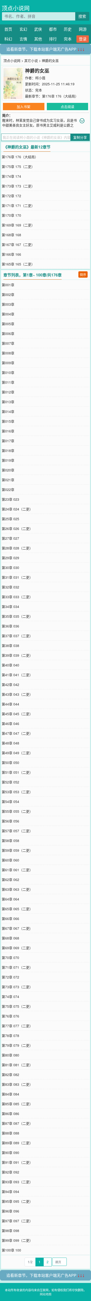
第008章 (8, 353)
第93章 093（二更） (17, 1181)
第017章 (8, 440)
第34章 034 (10, 606)
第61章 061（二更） (17, 869)
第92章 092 (10, 1172)
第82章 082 (10, 1074)
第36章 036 (10, 626)
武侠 (38, 29)
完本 (68, 39)
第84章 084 (10, 1094)
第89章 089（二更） (17, 1142)
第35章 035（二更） (17, 616)
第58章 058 (10, 840)
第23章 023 (10, 499)
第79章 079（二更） (17, 1045)
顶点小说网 (16, 8)
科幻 (8, 39)
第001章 (8, 284)
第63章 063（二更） (17, 889)
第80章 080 (10, 1055)
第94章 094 (10, 1191)
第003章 (8, 304)
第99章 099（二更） (17, 1240)
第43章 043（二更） (17, 694)
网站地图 (45, 1294)
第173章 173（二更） (18, 186)
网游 (83, 29)
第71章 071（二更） (17, 967)
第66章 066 (10, 918)
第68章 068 (10, 938)
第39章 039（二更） (17, 655)
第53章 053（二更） (17, 791)
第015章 (8, 421)
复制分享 (80, 137)
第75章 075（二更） (17, 1006)
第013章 (8, 401)
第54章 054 (10, 801)
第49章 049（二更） (17, 752)
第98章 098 (10, 1230)
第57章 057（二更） (17, 830)
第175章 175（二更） (18, 166)
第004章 (8, 314)
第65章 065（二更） (17, 908)
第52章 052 (10, 782)
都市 (53, 29)
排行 (53, 39)
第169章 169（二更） (18, 225)
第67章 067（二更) (16, 928)
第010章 (8, 372)
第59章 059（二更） (17, 850)
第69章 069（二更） (17, 947)
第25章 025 (10, 518)
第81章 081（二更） (17, 1064)
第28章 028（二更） (17, 548)
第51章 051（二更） (17, 772)
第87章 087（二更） (17, 1123)
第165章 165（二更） (18, 264)
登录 (83, 39)
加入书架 (23, 106)
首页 (8, 29)
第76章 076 (10, 1016)
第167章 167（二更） (18, 244)
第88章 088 (10, 1133)
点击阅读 (67, 106)
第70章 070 (10, 957)
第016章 (8, 431)
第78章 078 (10, 1035)
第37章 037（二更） (17, 635)
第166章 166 (11, 254)
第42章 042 (10, 684)
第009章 (8, 362)
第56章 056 (10, 821)
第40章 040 (10, 665)
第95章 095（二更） (17, 1201)
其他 (38, 39)
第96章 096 (10, 1211)
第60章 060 (10, 860)
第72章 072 (10, 977)
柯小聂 (40, 77)
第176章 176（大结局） (60, 96)
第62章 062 (10, 879)
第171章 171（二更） (18, 205)
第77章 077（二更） (17, 1025)
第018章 (8, 450)
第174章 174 (11, 176)
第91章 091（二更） (17, 1162)
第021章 (8, 479)
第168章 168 (11, 234)
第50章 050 (10, 762)
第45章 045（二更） (17, 713)
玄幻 (23, 29)
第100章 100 (11, 1250)
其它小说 (31, 60)
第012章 (8, 392)
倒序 (83, 274)
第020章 (8, 470)
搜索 (82, 16)
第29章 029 (10, 557)
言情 (23, 39)
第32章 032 (10, 587)
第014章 (8, 411)
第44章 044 (10, 704)
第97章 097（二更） (17, 1220)
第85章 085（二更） (17, 1103)
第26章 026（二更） (17, 528)
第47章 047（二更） (17, 733)
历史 (68, 29)
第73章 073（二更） (17, 986)
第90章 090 (10, 1152)
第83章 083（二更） (17, 1084)
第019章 (8, 460)
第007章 (8, 343)
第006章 (8, 333)
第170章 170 (11, 215)
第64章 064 (10, 899)
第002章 (8, 294)
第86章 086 (10, 1113)
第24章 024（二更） (17, 509)
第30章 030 (10, 567)
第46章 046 (10, 723)
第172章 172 (11, 195)
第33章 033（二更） (17, 596)
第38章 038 (10, 645)
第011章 (8, 382)
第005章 (8, 323)
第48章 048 (10, 743)
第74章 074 (10, 996)
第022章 (8, 489)
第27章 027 (10, 538)
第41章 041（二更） (17, 674)
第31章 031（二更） (17, 577)
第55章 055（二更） (17, 811)
